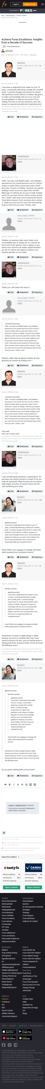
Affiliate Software (8, 1013)
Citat (11, 117)
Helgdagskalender (8, 910)
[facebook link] (3, 1045)
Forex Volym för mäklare (32, 959)
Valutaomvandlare (9, 941)
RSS (3, 1008)
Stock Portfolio (7, 1010)
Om (24, 1010)
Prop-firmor (27, 973)
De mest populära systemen (33, 907)
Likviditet (5, 930)
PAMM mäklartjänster (10, 970)
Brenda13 (20, 497)
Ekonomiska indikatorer (10, 939)
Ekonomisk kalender (9, 901)
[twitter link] (9, 1045)
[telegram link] (15, 1045)
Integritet (12, 1026)
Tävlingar (26, 913)
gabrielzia (9, 51)
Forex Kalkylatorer (8, 933)
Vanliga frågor (28, 999)
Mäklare (5, 950)
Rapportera (38, 117)
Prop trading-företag (9, 953)
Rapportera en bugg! (30, 1008)
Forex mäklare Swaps (31, 956)
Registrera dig (30, 4)
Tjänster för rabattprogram (12, 973)
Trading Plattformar (9, 976)
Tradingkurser (7, 985)
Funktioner (6, 1002)
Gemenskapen (28, 901)
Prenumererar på (13, 46)
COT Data (5, 927)
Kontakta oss (28, 1005)
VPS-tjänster (6, 956)
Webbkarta (23, 1026)
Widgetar (5, 999)
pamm (31, 245)
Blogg (25, 1013)
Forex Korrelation (8, 918)
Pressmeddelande (29, 967)
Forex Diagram (28, 915)
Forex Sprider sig (29, 950)
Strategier (26, 910)
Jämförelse (27, 990)
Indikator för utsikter (30, 921)
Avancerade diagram (9, 1016)
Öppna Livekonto (11, 887)
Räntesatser (6, 907)
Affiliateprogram (8, 967)
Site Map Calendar (36, 1026)
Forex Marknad (7, 913)
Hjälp (24, 1002)
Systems (26, 904)
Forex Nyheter (7, 921)
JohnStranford (23, 156)
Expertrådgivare (8, 979)
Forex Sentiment (29, 918)
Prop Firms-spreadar (30, 982)
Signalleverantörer (8, 959)
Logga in (16, 4)
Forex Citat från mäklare (32, 953)
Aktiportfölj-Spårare (9, 987)
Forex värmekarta (8, 936)
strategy (20, 550)
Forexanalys (6, 924)
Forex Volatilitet (7, 915)
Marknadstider (7, 904)
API (3, 1005)
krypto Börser (7, 982)
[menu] (42, 4)
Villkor (4, 1026)
